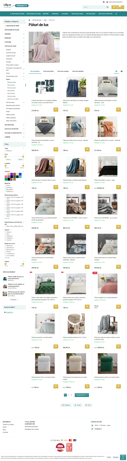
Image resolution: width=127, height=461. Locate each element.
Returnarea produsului (31, 426)
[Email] (103, 2)
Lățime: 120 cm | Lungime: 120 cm (15, 198)
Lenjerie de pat (10, 56)
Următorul (13, 300)
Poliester (10, 191)
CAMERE (7, 137)
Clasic (9, 232)
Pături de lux (11, 85)
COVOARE (64, 14)
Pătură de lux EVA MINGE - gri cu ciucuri (105, 218)
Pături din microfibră (12, 99)
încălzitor (10, 236)
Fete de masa (10, 102)
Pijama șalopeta (11, 118)
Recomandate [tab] (35, 71)
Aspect (7, 230)
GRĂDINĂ (46, 14)
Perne (8, 73)
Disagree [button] (115, 457)
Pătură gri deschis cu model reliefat (42, 337)
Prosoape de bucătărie (13, 108)
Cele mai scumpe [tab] (63, 71)
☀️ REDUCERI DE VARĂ (17, 14)
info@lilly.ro (9, 312)
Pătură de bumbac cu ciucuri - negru (104, 180)
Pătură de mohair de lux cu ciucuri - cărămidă (107, 140)
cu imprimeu (11, 253)
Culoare (7, 171)
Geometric (10, 247)
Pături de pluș (11, 93)
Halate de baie (10, 115)
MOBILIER (55, 14)
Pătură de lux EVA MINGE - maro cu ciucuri (75, 218)
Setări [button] (109, 457)
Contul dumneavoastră (115, 2)
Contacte (5, 432)
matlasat (10, 238)
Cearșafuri (9, 59)
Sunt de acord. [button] (123, 457)
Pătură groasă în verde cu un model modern (106, 377)
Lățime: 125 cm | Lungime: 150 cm (15, 201)
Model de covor (10, 243)
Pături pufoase (11, 96)
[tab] (116, 71)
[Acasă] (16, 5)
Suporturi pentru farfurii (13, 105)
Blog (4, 430)
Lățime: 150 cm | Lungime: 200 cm (15, 212)
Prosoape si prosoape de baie (14, 69)
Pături (8, 79)
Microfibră (10, 189)
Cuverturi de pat (11, 53)
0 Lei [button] (118, 7)
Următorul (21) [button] (81, 395)
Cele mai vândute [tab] (78, 71)
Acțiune (9, 150)
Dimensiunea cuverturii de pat (13, 223)
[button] (122, 7)
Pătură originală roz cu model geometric (105, 297)
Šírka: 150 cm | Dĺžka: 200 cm (15, 226)
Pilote (8, 111)
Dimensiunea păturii (11, 195)
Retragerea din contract (32, 429)
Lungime (7, 163)
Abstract (10, 245)
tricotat (9, 240)
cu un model (11, 255)
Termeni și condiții (8, 424)
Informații (6, 422)
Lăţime (7, 261)
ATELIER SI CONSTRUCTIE (13, 133)
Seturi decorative (11, 121)
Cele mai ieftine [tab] (48, 71)
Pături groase (11, 90)
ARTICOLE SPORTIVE (105, 14)
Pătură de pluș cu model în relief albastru (74, 180)
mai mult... (7, 218)
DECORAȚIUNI (90, 14)
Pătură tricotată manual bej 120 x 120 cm (74, 337)
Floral (9, 251)
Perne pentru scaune (12, 65)
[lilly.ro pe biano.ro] (69, 447)
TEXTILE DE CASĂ (77, 14)
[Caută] (107, 7)
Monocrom (10, 249)
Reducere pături (11, 82)
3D (8, 234)
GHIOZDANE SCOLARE (33, 14)
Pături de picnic (11, 88)
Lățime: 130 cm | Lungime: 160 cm (15, 205)
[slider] (5, 156)
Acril (8, 185)
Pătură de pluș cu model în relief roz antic (43, 180)
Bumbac (9, 187)
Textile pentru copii (12, 76)
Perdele (8, 62)
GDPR (4, 427)
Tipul (6, 148)
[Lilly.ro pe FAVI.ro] (60, 447)
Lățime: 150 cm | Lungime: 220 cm (15, 215)
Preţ (6, 154)
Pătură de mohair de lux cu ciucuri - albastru (75, 140)
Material (7, 183)
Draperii (8, 50)
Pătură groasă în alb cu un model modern (43, 377)
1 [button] (66, 395)
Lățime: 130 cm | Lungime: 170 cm (15, 208)
